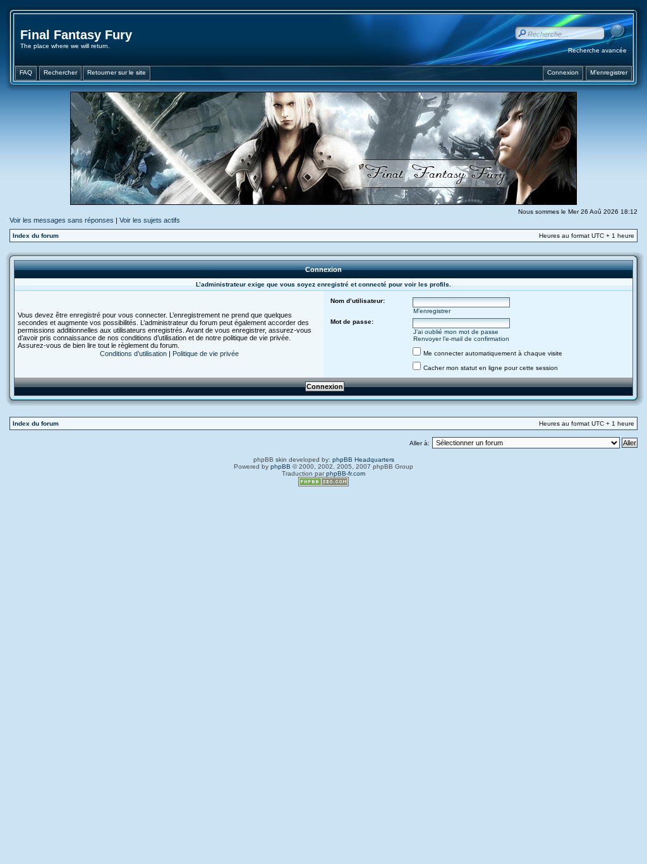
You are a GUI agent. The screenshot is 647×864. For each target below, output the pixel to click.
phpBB (280, 466)
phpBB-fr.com (345, 473)
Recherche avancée (597, 50)
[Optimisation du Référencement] (323, 484)
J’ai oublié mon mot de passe (456, 331)
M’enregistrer (431, 310)
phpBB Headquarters (363, 459)
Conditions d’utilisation (133, 353)
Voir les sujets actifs (149, 220)
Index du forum (36, 235)
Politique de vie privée (205, 353)
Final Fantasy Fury (76, 35)
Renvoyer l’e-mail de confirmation (461, 338)
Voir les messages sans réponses (61, 220)
